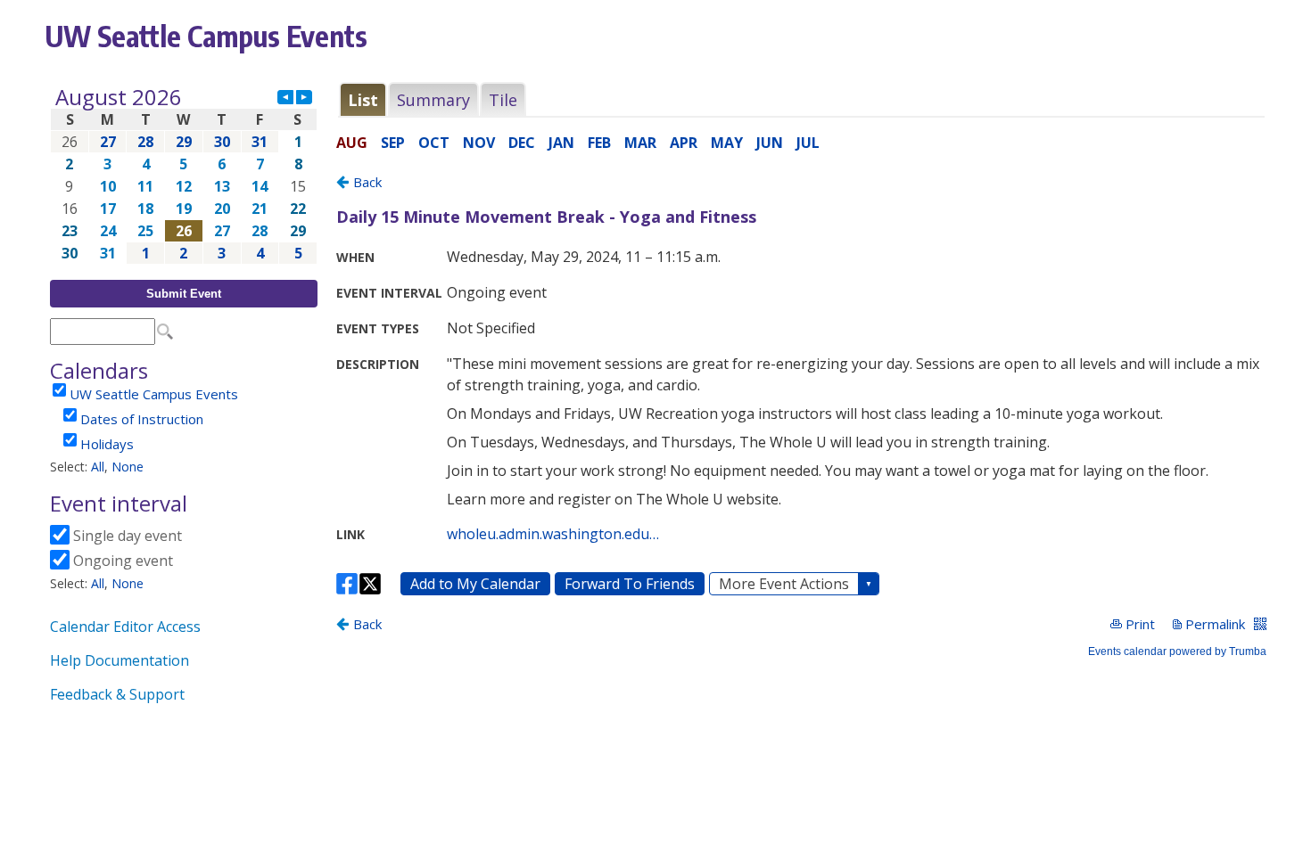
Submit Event (183, 293)
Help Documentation (119, 660)
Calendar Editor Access (125, 626)
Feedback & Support (117, 694)
